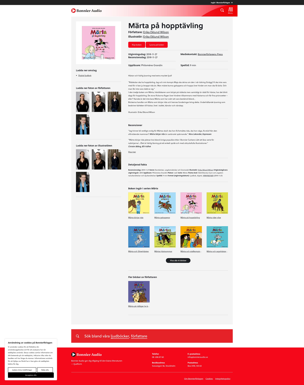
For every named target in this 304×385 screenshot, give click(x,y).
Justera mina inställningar (22, 370)
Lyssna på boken (156, 44)
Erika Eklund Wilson (156, 32)
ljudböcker (120, 336)
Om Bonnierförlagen (193, 378)
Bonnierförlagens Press (210, 54)
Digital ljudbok (84, 75)
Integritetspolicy (222, 378)
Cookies (209, 378)
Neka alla (45, 370)
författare (139, 336)
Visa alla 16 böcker (178, 260)
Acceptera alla (30, 375)
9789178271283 (208, 175)
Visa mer (132, 151)
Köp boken (137, 44)
